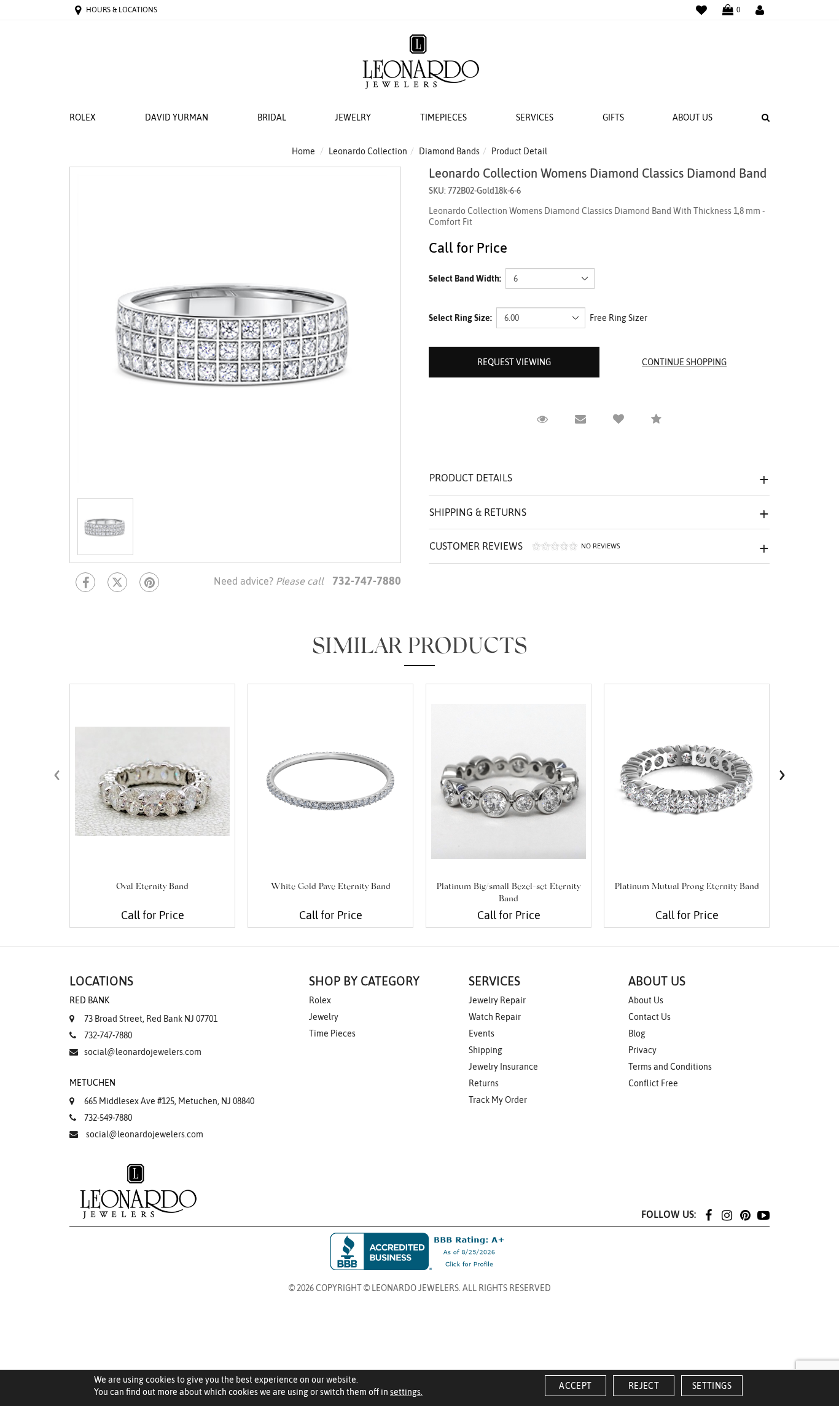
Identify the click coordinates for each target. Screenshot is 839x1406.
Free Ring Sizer (618, 318)
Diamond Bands (449, 151)
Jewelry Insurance (503, 1067)
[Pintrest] (149, 582)
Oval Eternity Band (152, 887)
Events (481, 1033)
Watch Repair (495, 1017)
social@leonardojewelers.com (142, 1052)
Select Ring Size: (460, 318)
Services (534, 117)
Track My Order (498, 1100)
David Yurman (176, 117)
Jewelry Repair (497, 1000)
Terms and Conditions (670, 1067)
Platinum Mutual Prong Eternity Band (687, 887)
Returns (484, 1083)
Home (303, 151)
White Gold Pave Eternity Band (331, 887)
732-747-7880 (108, 1035)
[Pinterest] (745, 1214)
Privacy (642, 1050)
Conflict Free (653, 1083)
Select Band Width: (465, 278)
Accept (575, 1386)
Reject (643, 1386)
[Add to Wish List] (618, 419)
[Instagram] (726, 1214)
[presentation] (57, 774)
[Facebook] (85, 582)
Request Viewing (514, 362)
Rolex (82, 117)
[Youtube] (763, 1214)
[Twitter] (117, 582)
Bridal (271, 117)
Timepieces (443, 117)
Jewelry (353, 117)
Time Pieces (332, 1033)
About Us (692, 117)
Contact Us (649, 1017)
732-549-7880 (108, 1118)
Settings (712, 1386)
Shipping (485, 1050)
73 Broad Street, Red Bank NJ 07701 (143, 1009)
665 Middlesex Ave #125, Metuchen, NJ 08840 (161, 1092)
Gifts (613, 117)
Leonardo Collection (368, 151)
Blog (637, 1033)
